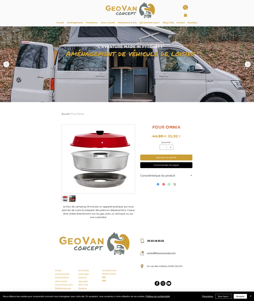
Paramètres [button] (207, 296)
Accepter (240, 296)
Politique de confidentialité (158, 296)
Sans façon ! (223, 296)
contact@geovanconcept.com (161, 252)
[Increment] (171, 147)
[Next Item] (248, 64)
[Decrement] (162, 147)
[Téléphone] (185, 7)
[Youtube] (168, 283)
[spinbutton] (166, 147)
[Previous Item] (6, 64)
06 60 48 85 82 (155, 240)
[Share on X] (175, 184)
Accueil (65, 113)
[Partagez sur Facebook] (158, 184)
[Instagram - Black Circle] (163, 283)
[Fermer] (250, 296)
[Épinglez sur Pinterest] (163, 184)
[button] (185, 15)
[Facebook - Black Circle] (157, 283)
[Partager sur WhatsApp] (169, 184)
